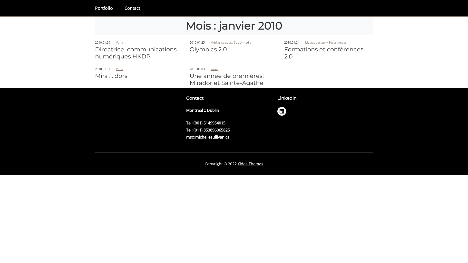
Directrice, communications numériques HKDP (136, 53)
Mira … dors (111, 76)
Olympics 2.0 (208, 49)
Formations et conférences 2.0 (323, 53)
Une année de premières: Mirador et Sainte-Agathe (227, 79)
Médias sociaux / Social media (231, 42)
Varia (119, 42)
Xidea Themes (250, 164)
